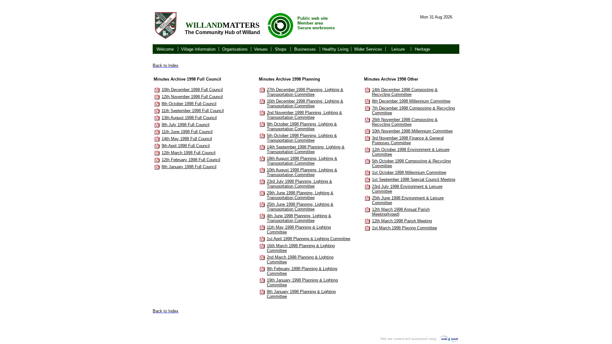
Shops (281, 49)
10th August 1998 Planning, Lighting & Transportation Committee (302, 172)
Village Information (198, 49)
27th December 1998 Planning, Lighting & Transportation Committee (305, 92)
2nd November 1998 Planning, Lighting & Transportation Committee (304, 115)
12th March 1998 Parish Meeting (402, 221)
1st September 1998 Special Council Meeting (413, 179)
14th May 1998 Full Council (187, 138)
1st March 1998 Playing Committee (404, 228)
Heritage (422, 49)
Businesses (305, 49)
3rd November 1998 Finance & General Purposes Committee (408, 140)
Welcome (165, 49)
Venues (261, 49)
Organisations (235, 49)
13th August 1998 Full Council (189, 117)
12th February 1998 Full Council (191, 159)
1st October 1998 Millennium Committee (409, 172)
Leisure (398, 49)
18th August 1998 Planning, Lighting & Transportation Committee (302, 161)
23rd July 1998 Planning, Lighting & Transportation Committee (299, 184)
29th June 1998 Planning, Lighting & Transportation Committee (300, 195)
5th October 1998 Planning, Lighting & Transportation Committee (302, 138)
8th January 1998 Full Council (189, 166)
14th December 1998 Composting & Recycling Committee (405, 92)
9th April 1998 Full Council (186, 145)
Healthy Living (335, 49)
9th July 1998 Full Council (185, 124)
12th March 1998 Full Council (188, 152)
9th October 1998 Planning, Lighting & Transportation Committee (302, 126)
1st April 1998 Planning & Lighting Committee (308, 238)
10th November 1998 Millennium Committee (412, 131)
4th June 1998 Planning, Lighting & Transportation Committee (299, 218)
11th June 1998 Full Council (187, 131)
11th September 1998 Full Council (193, 110)
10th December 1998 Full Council (192, 89)
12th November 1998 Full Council (192, 96)
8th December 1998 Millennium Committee (411, 101)
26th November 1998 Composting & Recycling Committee (405, 122)
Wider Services (368, 49)
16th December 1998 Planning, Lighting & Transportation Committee (305, 103)
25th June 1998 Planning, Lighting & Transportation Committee (300, 206)
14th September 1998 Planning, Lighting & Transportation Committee (306, 149)
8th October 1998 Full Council (189, 103)
